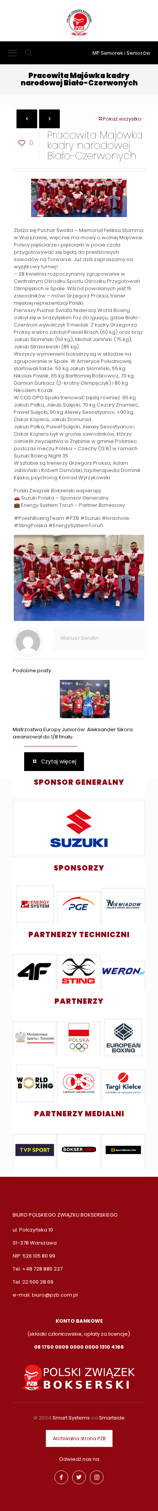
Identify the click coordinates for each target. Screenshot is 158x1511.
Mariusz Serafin (80, 638)
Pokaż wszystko (122, 119)
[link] (79, 828)
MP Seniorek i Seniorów (121, 53)
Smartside (112, 1417)
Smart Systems (71, 1417)
